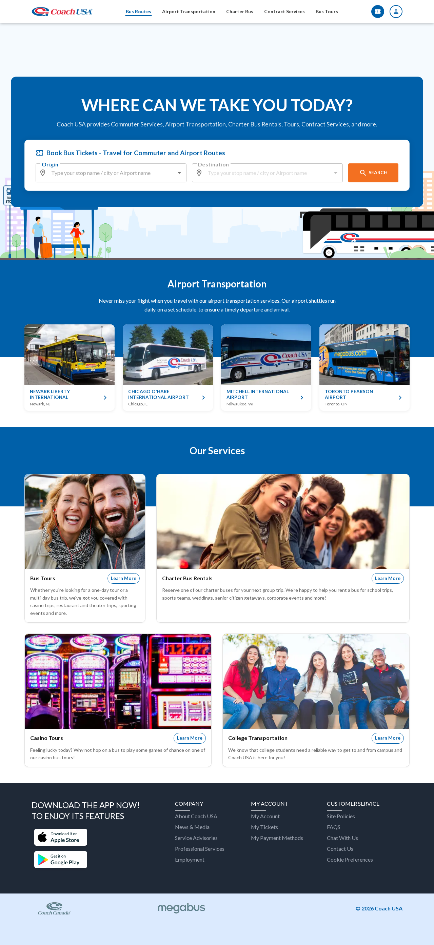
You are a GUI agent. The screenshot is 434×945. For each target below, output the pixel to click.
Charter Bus (239, 11)
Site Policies (341, 816)
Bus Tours (327, 11)
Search (378, 172)
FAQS (333, 827)
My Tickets (264, 827)
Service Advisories (196, 838)
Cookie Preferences (350, 859)
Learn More (123, 578)
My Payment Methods (277, 838)
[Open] (179, 173)
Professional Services (199, 848)
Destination (213, 164)
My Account (265, 816)
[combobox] (111, 172)
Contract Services (284, 11)
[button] (61, 838)
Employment (189, 859)
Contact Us (340, 848)
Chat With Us (342, 838)
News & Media (192, 827)
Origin (50, 164)
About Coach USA (196, 816)
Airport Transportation (188, 11)
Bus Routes (138, 11)
